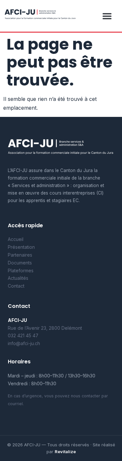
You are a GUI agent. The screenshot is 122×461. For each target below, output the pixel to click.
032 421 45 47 (23, 335)
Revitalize (65, 451)
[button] (107, 15)
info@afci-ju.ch (24, 343)
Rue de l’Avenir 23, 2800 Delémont (45, 328)
